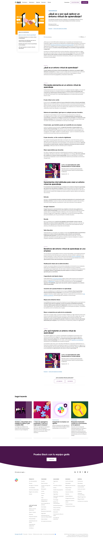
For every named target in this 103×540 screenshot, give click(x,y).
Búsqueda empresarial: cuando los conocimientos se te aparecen (79, 423)
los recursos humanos (57, 278)
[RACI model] (42, 409)
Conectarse (66, 2)
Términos (30, 534)
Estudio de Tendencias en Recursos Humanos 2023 (62, 44)
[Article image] (23, 409)
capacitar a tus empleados (77, 340)
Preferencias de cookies (37, 534)
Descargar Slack (18, 534)
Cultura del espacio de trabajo (60, 28)
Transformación (53, 10)
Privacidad (25, 534)
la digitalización (51, 281)
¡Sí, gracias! (59, 381)
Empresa (50, 28)
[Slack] (18, 2)
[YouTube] (85, 472)
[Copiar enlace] (84, 37)
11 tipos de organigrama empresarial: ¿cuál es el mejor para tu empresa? (41, 423)
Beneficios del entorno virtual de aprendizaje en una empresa (28, 44)
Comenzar (84, 2)
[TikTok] (87, 472)
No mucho (70, 381)
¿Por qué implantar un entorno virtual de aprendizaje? (27, 48)
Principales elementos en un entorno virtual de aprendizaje (27, 38)
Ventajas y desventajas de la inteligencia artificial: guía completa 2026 (23, 423)
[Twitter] (79, 37)
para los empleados (76, 256)
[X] (82, 472)
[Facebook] (81, 37)
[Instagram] (77, 472)
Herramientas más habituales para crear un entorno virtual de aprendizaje (27, 41)
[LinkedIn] (83, 37)
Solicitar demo (75, 2)
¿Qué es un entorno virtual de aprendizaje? (27, 34)
